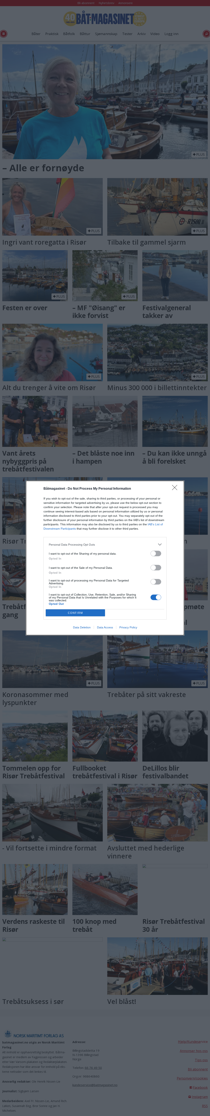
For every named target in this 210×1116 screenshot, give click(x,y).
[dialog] (105, 558)
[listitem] (105, 544)
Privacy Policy (128, 627)
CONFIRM (75, 612)
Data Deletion (82, 627)
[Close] (176, 489)
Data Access (105, 627)
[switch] (156, 553)
